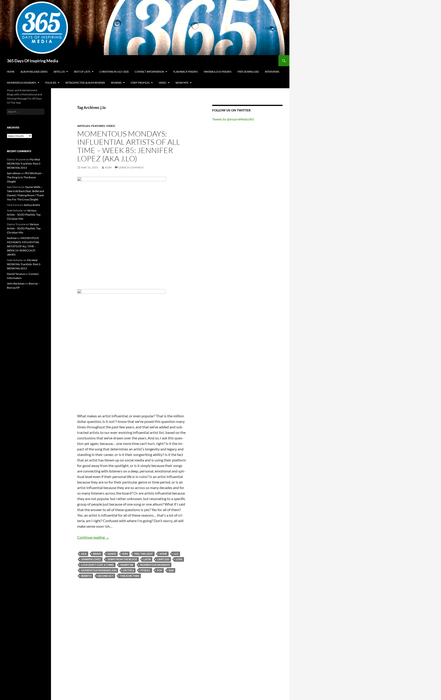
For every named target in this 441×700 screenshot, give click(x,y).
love (179, 559)
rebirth (86, 575)
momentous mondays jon (98, 570)
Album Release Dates (34, 71)
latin (147, 559)
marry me (126, 564)
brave (97, 553)
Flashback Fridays (185, 71)
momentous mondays (155, 564)
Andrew (12, 238)
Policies (50, 82)
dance (111, 553)
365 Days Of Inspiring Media (32, 60)
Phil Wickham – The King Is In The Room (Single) (25, 177)
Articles (59, 71)
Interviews (272, 71)
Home (10, 71)
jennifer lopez (91, 559)
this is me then (129, 575)
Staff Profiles (140, 82)
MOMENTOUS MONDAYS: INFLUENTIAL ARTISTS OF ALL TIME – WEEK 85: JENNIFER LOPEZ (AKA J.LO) (128, 146)
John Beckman (16, 283)
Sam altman (14, 173)
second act (105, 575)
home (163, 553)
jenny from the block (122, 559)
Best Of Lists (82, 71)
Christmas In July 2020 (114, 71)
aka (84, 553)
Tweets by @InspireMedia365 (233, 119)
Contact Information (149, 71)
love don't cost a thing (97, 564)
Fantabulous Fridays (218, 71)
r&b (171, 570)
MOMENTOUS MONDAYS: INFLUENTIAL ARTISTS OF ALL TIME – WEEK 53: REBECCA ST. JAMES (23, 246)
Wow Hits (181, 82)
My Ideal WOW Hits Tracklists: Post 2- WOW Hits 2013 (24, 163)
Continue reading (93, 537)
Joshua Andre (31, 205)
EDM (125, 553)
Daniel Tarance (16, 274)
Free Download (248, 71)
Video (162, 82)
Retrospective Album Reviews (85, 82)
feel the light (143, 553)
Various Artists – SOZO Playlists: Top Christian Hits (24, 214)
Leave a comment (131, 167)
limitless (163, 559)
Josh (108, 167)
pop (159, 570)
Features (98, 126)
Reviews (116, 82)
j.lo (175, 553)
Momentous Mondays (21, 82)
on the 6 (128, 570)
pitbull (145, 570)
